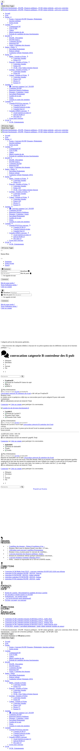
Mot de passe (25, 273)
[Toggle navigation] (1, 250)
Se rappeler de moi (9, 276)
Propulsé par (37, 489)
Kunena (44, 489)
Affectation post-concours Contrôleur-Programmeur (26, 550)
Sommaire (8, 261)
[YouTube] (2, 4)
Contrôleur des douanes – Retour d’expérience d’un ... (27, 546)
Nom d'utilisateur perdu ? (9, 285)
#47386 (17, 391)
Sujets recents (9, 263)
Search (7, 265)
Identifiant (24, 271)
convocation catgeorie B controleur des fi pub (16, 393)
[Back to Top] (2, 2)
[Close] (1, 258)
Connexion (5, 279)
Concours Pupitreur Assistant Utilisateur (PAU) (24, 557)
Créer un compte (6, 287)
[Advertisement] (40, 325)
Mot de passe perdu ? (8, 283)
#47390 (17, 456)
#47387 (17, 422)
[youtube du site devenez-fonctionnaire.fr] (15, 408)
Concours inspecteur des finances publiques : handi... (26, 554)
